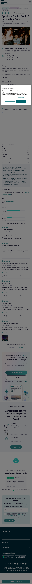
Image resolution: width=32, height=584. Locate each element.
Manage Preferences (10, 101)
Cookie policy (21, 97)
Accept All (21, 101)
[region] (16, 95)
